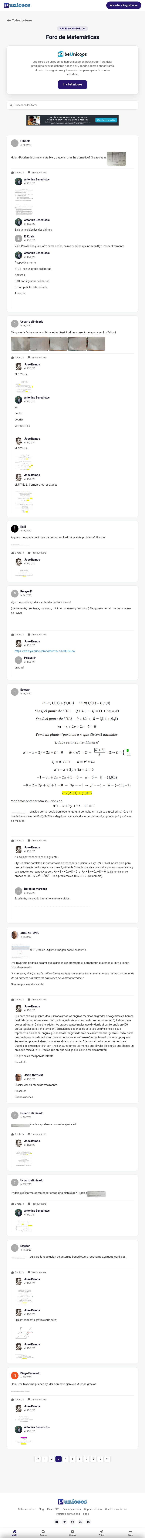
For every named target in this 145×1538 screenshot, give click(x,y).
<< (37, 1458)
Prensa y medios (72, 1509)
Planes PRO (53, 1509)
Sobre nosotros (26, 1509)
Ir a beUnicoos (72, 84)
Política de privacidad (68, 1513)
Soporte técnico (93, 1509)
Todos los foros (19, 20)
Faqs (86, 1513)
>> (107, 1458)
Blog (41, 1509)
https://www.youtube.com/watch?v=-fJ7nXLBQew (45, 651)
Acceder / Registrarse (123, 5)
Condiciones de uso (116, 1509)
